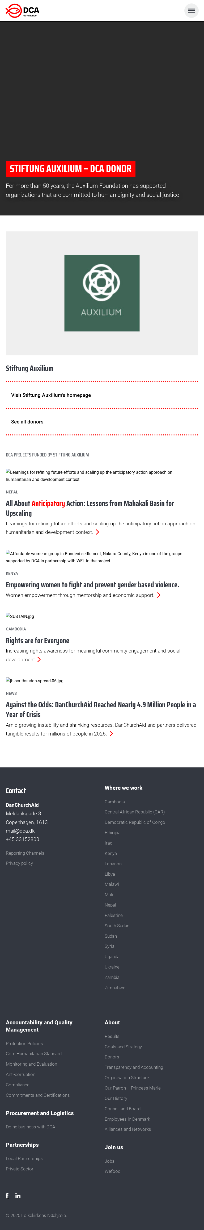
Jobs (109, 1161)
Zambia (112, 977)
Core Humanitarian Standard (34, 1053)
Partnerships (22, 1144)
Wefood (112, 1171)
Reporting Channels (25, 853)
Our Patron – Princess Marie (133, 1088)
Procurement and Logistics (40, 1113)
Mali (109, 894)
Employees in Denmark (127, 1119)
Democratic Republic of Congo (135, 822)
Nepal (110, 905)
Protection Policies (24, 1043)
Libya (110, 874)
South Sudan (117, 925)
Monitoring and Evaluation (31, 1064)
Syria (109, 946)
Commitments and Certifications (38, 1095)
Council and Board (123, 1108)
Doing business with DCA (30, 1126)
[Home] (28, 10)
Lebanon (113, 863)
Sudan (111, 936)
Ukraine (112, 967)
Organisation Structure (127, 1077)
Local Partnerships (24, 1158)
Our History (116, 1098)
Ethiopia (113, 832)
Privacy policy (19, 863)
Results (112, 1036)
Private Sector (19, 1168)
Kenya (111, 853)
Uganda (112, 956)
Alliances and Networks (128, 1129)
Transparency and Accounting (134, 1067)
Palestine (114, 915)
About (112, 1022)
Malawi (112, 884)
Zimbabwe (115, 987)
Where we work (123, 787)
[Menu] (191, 10)
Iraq (108, 843)
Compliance (17, 1084)
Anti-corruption (20, 1074)
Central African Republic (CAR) (135, 812)
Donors (112, 1056)
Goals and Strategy (123, 1046)
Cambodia (115, 801)
